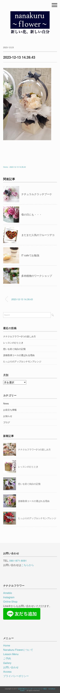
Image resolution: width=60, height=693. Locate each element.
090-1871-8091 (18, 560)
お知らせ (7, 416)
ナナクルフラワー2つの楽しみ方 (19, 336)
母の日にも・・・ (31, 214)
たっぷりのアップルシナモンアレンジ (22, 361)
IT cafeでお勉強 (30, 255)
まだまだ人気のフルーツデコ (38, 235)
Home (6, 645)
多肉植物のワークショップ (36, 276)
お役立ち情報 (10, 409)
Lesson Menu (11, 654)
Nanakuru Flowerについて (18, 650)
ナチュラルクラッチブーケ (36, 194)
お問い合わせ (11, 667)
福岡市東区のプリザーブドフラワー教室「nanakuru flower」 (36, 690)
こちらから (27, 565)
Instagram (8, 597)
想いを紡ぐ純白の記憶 (14, 348)
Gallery (7, 663)
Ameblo (7, 593)
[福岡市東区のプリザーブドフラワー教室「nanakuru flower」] (30, 13)
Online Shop (10, 601)
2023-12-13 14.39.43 (18, 167)
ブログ (6, 422)
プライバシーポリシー (16, 676)
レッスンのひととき (13, 342)
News (6, 403)
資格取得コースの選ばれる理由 (19, 355)
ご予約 (7, 658)
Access (7, 671)
